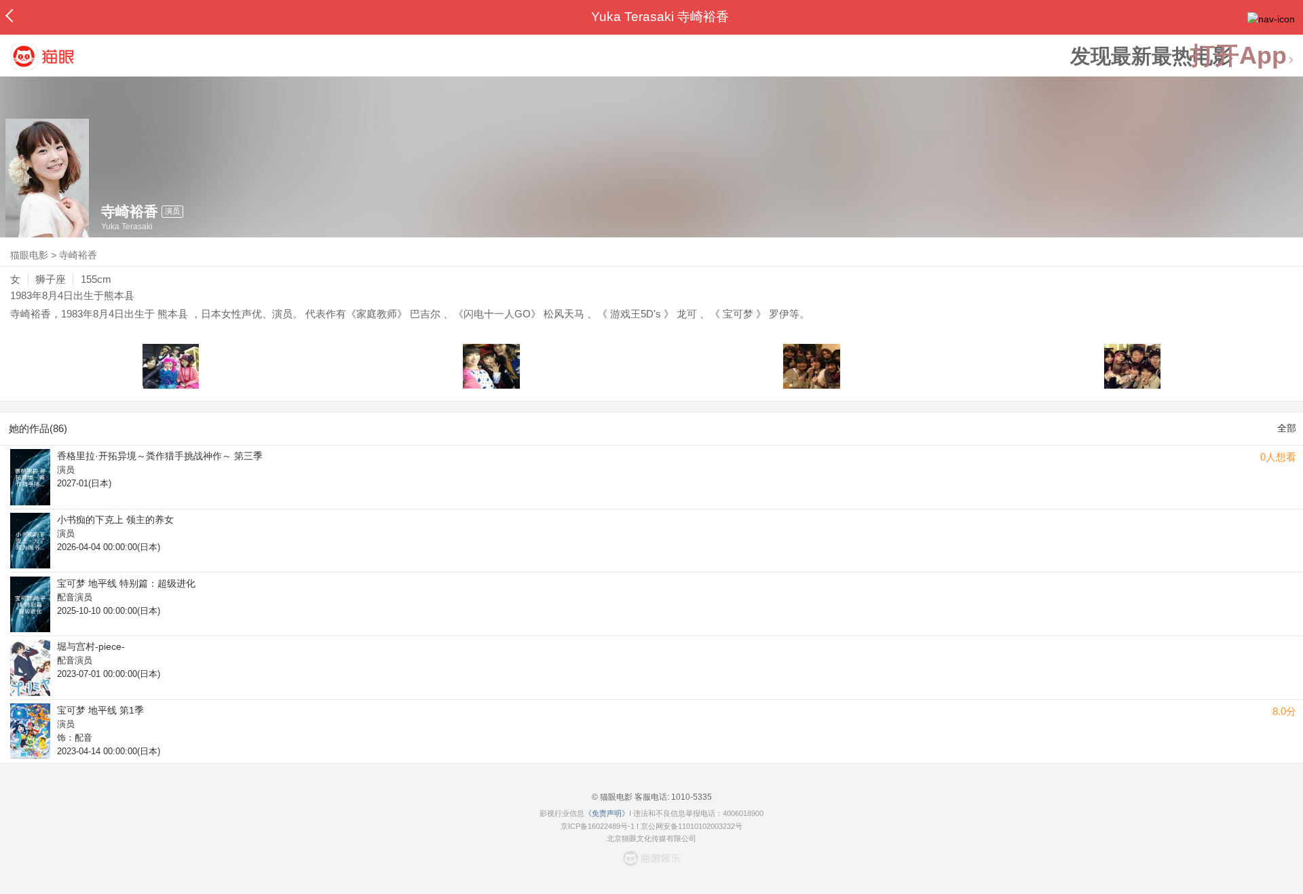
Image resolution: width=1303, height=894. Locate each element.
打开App (1238, 56)
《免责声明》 (606, 813)
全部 (1286, 428)
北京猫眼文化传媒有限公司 (651, 838)
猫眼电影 (29, 255)
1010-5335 (690, 797)
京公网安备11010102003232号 (691, 826)
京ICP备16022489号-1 (598, 826)
